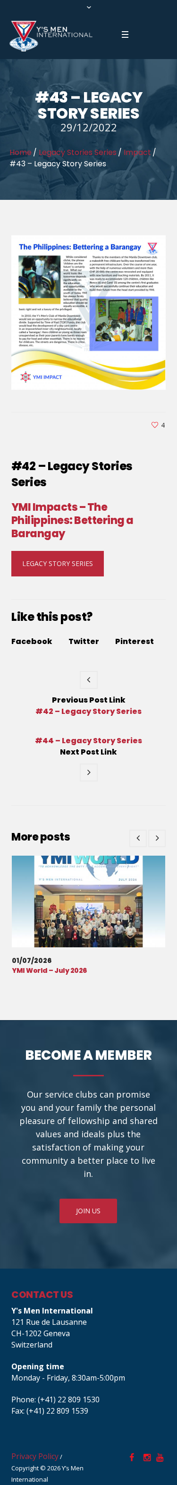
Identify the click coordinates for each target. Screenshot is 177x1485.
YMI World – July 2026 (49, 970)
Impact (137, 152)
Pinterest (134, 641)
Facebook (31, 641)
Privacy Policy (35, 1456)
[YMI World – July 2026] (88, 901)
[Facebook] (131, 1457)
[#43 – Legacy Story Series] (88, 312)
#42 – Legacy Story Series (88, 711)
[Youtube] (159, 1457)
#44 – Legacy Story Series (88, 741)
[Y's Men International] (51, 36)
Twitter (83, 641)
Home (20, 152)
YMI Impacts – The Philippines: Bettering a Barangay (72, 520)
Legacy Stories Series (78, 152)
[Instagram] (147, 1457)
